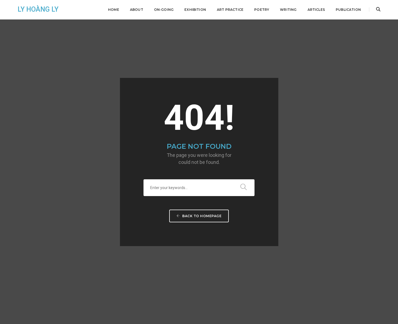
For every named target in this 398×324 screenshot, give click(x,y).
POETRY (261, 10)
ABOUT (136, 10)
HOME (113, 10)
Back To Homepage (201, 216)
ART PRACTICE (230, 10)
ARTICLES (316, 10)
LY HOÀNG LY (38, 9)
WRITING (288, 10)
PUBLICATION (348, 10)
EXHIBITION (195, 10)
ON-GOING (164, 10)
